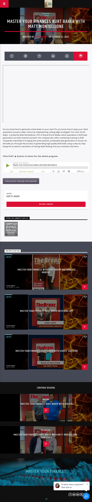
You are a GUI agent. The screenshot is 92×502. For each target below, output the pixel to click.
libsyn (46, 16)
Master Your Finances (46, 471)
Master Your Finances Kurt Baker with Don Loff (46, 311)
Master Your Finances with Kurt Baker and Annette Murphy (47, 271)
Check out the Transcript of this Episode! (21, 181)
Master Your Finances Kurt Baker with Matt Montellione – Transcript (47, 436)
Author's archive (46, 204)
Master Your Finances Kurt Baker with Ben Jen (46, 404)
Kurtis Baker (41, 37)
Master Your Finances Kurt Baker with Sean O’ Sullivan (47, 351)
